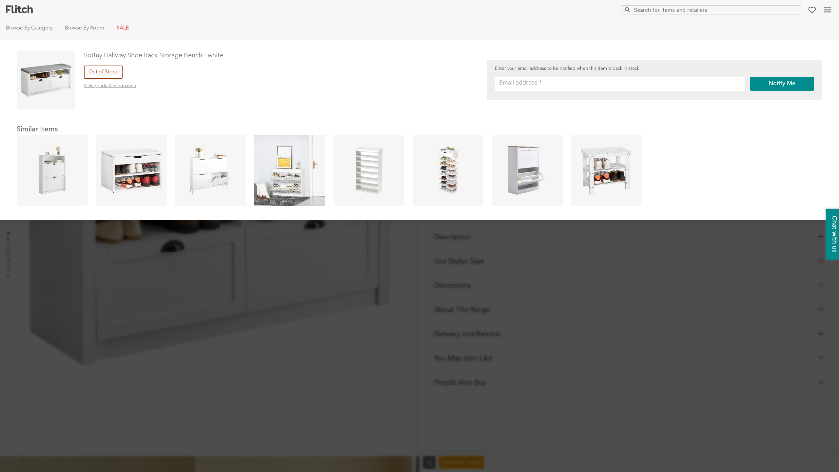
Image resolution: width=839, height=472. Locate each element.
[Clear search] (795, 9)
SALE (123, 28)
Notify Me (782, 84)
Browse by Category (29, 28)
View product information (110, 86)
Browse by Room (84, 28)
